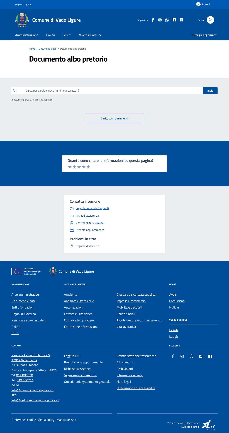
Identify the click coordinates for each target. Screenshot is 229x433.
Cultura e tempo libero (79, 320)
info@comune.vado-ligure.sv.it (32, 390)
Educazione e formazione (81, 326)
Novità (50, 35)
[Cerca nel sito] (210, 20)
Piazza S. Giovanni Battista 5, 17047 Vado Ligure (31, 358)
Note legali (124, 381)
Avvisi (173, 294)
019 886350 (24, 375)
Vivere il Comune (90, 35)
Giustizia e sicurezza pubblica (136, 294)
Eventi (173, 330)
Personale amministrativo (28, 320)
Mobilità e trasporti (129, 307)
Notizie (174, 307)
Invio (210, 90)
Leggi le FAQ (72, 355)
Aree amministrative (25, 294)
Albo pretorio (125, 362)
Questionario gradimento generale (87, 381)
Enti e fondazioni (22, 307)
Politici (16, 326)
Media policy (45, 419)
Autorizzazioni (73, 307)
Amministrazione (26, 35)
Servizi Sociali (126, 313)
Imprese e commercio (131, 301)
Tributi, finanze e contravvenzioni (139, 320)
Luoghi (174, 336)
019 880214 (25, 380)
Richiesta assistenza (77, 368)
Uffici (15, 333)
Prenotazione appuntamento (83, 362)
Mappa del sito (66, 419)
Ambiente (70, 294)
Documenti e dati (23, 301)
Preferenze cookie (23, 419)
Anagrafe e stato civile (79, 301)
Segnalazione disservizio (80, 375)
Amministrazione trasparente (136, 355)
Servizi (66, 35)
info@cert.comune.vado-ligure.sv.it (35, 400)
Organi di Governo (23, 313)
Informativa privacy (130, 375)
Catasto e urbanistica (78, 313)
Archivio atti (125, 368)
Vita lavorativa (126, 326)
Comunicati (177, 301)
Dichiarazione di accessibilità (136, 388)
